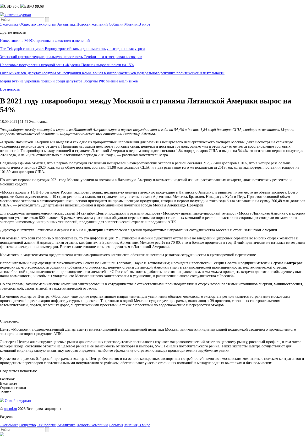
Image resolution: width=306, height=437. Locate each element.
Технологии (46, 24)
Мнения (130, 24)
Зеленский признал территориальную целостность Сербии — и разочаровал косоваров (71, 57)
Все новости (10, 89)
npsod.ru (10, 409)
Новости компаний (92, 24)
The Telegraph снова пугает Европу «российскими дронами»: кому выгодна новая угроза (72, 49)
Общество (27, 24)
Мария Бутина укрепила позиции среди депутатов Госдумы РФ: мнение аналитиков (69, 81)
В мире (144, 24)
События (116, 24)
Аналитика (66, 24)
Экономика (9, 24)
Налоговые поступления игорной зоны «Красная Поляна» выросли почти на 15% (67, 65)
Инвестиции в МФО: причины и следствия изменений (45, 40)
